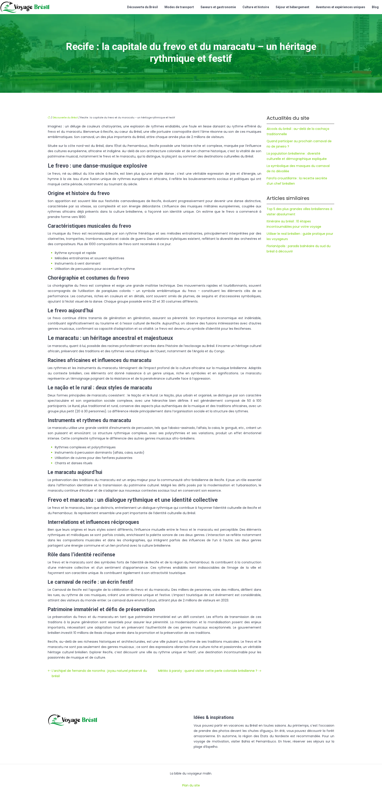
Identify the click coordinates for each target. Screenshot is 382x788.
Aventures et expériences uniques (340, 7)
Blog (375, 7)
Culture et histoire (256, 7)
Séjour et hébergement (292, 7)
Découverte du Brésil (142, 7)
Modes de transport (179, 7)
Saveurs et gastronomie (218, 7)
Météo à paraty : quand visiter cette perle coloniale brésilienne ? (207, 671)
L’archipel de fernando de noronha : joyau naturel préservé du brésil (99, 673)
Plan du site (191, 785)
